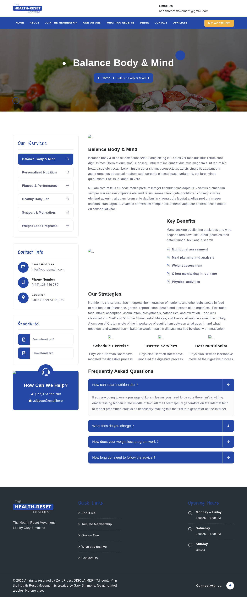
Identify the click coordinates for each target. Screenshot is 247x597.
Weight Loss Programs (40, 225)
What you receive (120, 22)
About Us (88, 513)
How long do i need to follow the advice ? (123, 457)
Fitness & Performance (40, 185)
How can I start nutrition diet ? (115, 385)
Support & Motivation (38, 212)
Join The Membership (61, 22)
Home (20, 22)
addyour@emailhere (48, 400)
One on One (92, 22)
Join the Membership (96, 524)
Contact (161, 22)
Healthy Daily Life (35, 199)
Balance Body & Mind (39, 159)
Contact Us (89, 558)
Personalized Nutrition (39, 172)
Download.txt (43, 353)
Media (144, 22)
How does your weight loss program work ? (125, 442)
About (34, 22)
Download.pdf (43, 339)
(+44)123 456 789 (48, 394)
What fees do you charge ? (113, 426)
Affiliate (180, 22)
